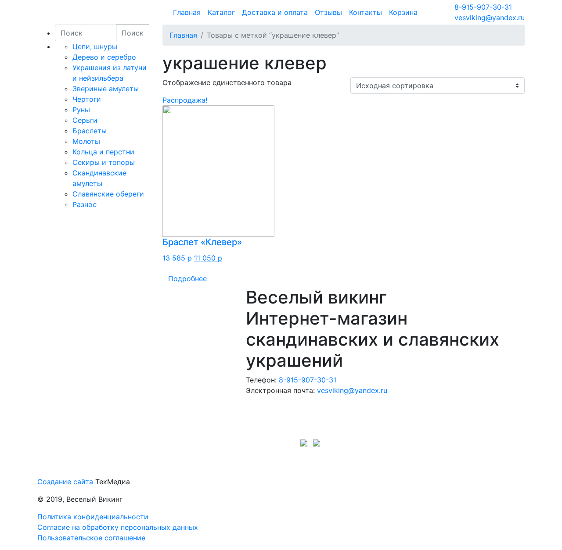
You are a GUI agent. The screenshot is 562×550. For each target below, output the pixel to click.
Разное (84, 204)
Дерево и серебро (104, 57)
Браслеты (89, 130)
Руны (81, 109)
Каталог (221, 12)
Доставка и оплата (275, 12)
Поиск (133, 33)
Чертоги (86, 99)
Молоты (86, 141)
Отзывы (328, 12)
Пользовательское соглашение (91, 537)
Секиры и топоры (103, 162)
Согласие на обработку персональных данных (117, 527)
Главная (187, 12)
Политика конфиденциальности (92, 516)
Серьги (84, 120)
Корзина (403, 12)
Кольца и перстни (103, 151)
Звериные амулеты (105, 88)
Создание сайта (65, 481)
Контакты (365, 12)
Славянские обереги (108, 193)
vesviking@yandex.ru (489, 17)
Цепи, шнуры (94, 46)
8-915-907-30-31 (483, 7)
